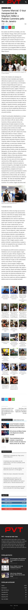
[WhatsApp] (13, 27)
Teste (11, 605)
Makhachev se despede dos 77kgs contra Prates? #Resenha (14, 456)
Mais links (16, 605)
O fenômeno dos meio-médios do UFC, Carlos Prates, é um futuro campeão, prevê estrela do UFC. (14, 462)
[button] (2, 2)
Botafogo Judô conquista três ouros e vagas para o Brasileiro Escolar (21, 411)
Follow (23, 502)
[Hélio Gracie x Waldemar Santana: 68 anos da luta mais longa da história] (5, 575)
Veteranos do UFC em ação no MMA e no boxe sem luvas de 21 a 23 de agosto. (14, 468)
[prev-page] (2, 447)
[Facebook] (2, 27)
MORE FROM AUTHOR (19, 420)
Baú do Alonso (8, 5)
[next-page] (5, 447)
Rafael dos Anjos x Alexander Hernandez (14, 474)
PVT (3, 24)
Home (2, 5)
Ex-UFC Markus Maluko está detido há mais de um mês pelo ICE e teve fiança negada (14, 487)
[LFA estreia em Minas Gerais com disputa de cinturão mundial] (5, 432)
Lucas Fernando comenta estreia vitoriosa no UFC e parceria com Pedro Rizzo (17, 425)
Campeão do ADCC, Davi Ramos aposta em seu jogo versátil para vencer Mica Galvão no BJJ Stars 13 (7, 411)
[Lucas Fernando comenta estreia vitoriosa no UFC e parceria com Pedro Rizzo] (5, 425)
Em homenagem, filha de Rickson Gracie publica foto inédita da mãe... (18, 560)
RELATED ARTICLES (7, 420)
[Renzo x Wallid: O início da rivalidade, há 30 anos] (5, 568)
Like (24, 499)
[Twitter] (6, 27)
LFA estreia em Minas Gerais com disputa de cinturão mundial (18, 432)
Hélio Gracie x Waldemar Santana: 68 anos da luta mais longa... (17, 575)
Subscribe (23, 509)
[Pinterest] (9, 27)
